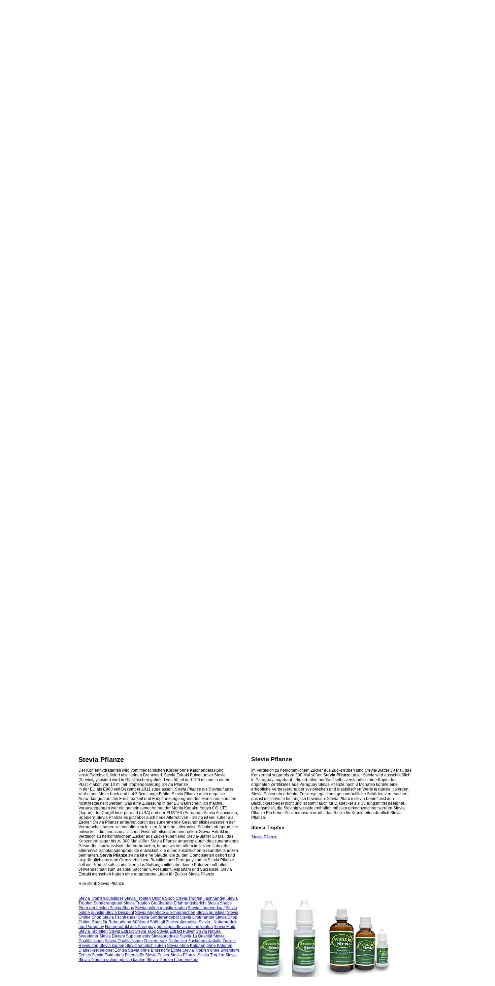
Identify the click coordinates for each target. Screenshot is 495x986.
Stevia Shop (226, 917)
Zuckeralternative (182, 922)
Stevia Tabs (145, 931)
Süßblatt (157, 922)
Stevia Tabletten (93, 931)
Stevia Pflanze (264, 837)
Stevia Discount (119, 912)
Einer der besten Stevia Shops (106, 907)
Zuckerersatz (155, 940)
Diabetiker (177, 940)
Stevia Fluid (224, 926)
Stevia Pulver (157, 955)
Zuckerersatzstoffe (205, 940)
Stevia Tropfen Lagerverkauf (172, 959)
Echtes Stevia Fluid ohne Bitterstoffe (111, 955)
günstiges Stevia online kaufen (185, 926)
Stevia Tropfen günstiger (100, 898)
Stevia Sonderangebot (158, 917)
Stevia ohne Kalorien (186, 945)
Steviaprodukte (165, 936)
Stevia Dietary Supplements (124, 936)
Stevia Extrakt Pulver (176, 931)
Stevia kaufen (111, 945)
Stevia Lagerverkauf (206, 907)
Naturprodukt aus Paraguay (130, 926)
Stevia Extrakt (121, 931)
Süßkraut (140, 922)
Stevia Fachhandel (119, 917)
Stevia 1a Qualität (196, 936)
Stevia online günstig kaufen (161, 907)
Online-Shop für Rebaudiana (104, 922)
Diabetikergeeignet (95, 950)
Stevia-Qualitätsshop (124, 940)
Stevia (231, 955)
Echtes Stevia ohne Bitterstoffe (142, 950)
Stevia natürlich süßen (145, 945)
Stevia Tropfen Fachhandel (200, 898)
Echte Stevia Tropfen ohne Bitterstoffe (205, 950)
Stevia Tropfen (211, 955)
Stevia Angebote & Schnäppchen (165, 912)
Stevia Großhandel (197, 917)
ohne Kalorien (219, 945)
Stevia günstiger (211, 912)
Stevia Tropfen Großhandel (148, 903)
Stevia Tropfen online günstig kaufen (111, 959)
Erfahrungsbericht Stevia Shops (203, 903)
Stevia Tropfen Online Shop (149, 898)
